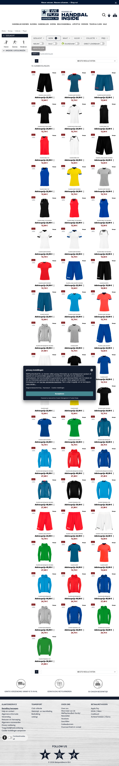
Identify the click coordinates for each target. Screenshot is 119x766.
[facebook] (45, 754)
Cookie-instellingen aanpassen (14, 730)
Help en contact (8, 711)
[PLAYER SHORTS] (104, 272)
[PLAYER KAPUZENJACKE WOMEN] (44, 335)
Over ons (64, 708)
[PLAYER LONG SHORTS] (44, 84)
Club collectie (36, 708)
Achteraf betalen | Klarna (100, 717)
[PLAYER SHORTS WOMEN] (104, 84)
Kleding (33, 24)
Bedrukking (35, 714)
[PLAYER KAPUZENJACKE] (104, 428)
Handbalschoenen (20, 24)
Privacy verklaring (8, 725)
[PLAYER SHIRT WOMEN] (74, 84)
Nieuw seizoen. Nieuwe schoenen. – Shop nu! (59, 2)
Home (4, 31)
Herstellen (38, 48)
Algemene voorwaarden (11, 722)
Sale (105, 24)
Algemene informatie (10, 714)
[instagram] (59, 754)
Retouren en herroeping (11, 719)
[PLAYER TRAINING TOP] (74, 491)
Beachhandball (64, 24)
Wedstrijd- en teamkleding (41, 711)
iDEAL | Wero (96, 711)
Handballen (43, 24)
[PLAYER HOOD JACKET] (104, 616)
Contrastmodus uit (19, 737)
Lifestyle (76, 24)
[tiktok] (74, 754)
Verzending (6, 717)
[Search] (104, 15)
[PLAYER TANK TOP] (104, 115)
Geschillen (65, 721)
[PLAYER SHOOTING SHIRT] (44, 115)
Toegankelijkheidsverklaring (12, 728)
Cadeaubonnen (67, 724)
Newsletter (65, 716)
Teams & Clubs (95, 24)
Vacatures (65, 719)
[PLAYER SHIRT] (74, 335)
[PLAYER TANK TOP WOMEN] (44, 209)
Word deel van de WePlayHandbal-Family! (70, 712)
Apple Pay (95, 708)
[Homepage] (59, 14)
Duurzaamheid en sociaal (71, 727)
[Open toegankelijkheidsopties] (5, 737)
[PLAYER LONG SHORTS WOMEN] (104, 147)
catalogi (34, 717)
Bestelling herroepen (10, 708)
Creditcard (95, 714)
